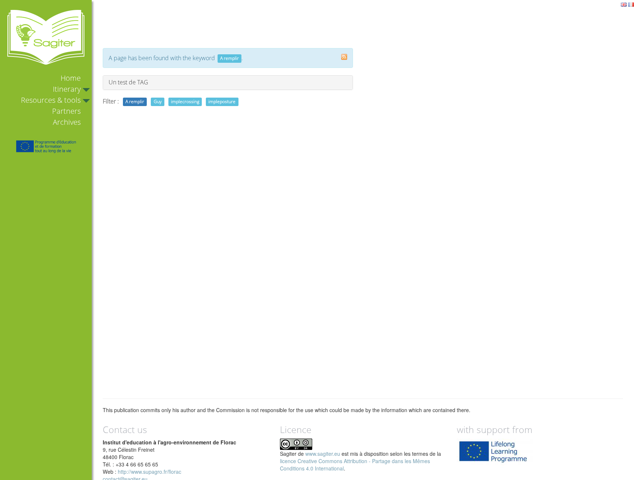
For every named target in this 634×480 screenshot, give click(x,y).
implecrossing (185, 102)
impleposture (222, 102)
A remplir (134, 102)
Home (71, 78)
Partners (66, 111)
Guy (158, 102)
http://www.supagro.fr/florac (149, 471)
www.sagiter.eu (322, 453)
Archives (67, 122)
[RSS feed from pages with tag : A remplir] (344, 57)
